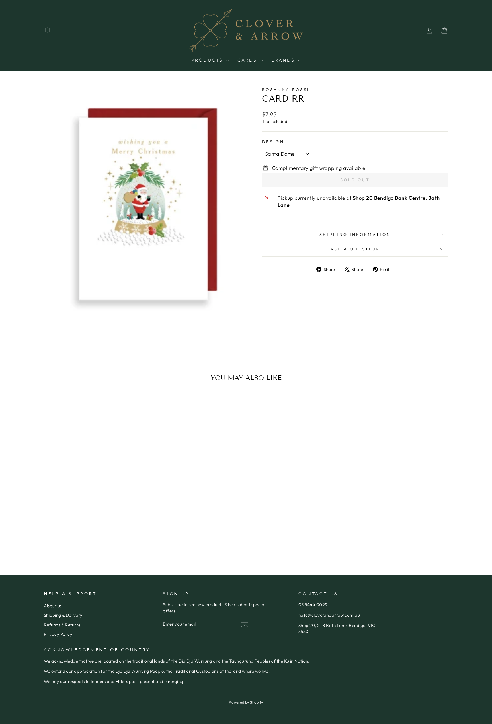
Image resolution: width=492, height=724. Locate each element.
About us (53, 605)
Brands (284, 60)
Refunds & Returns (62, 625)
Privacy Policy (58, 634)
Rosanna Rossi (285, 89)
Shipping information (355, 234)
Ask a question (355, 249)
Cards (248, 60)
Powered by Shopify (246, 702)
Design (273, 141)
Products (208, 60)
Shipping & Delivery (63, 615)
